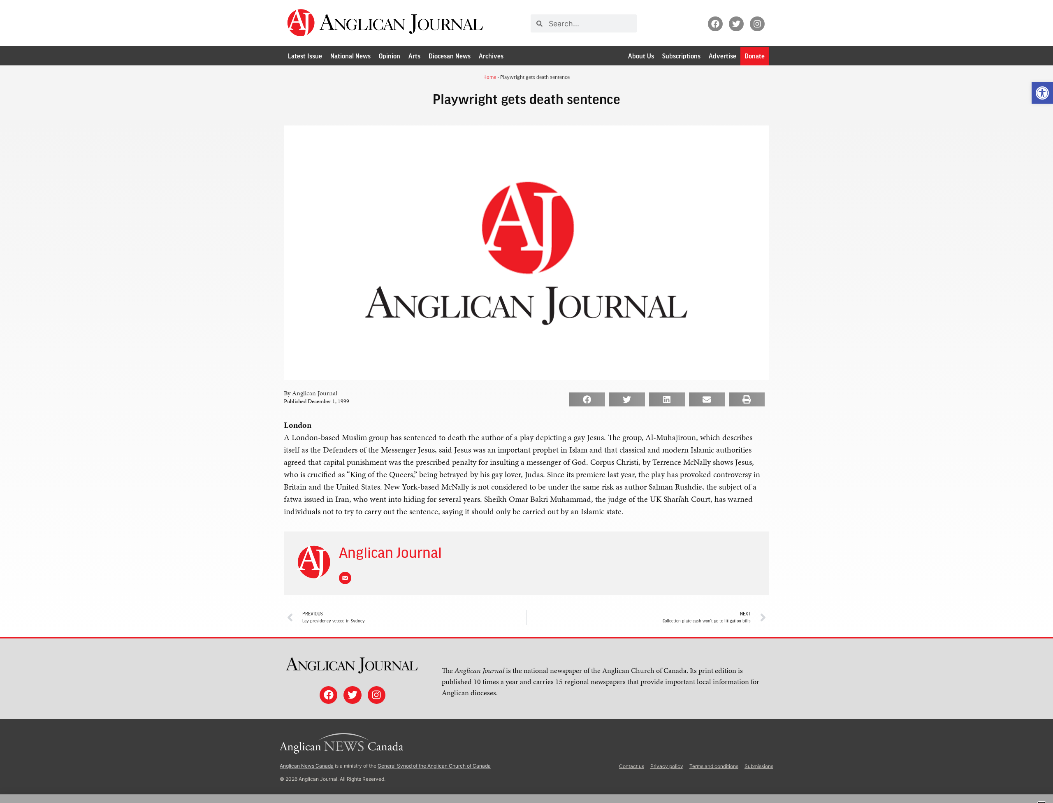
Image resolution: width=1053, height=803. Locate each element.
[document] (526, 401)
